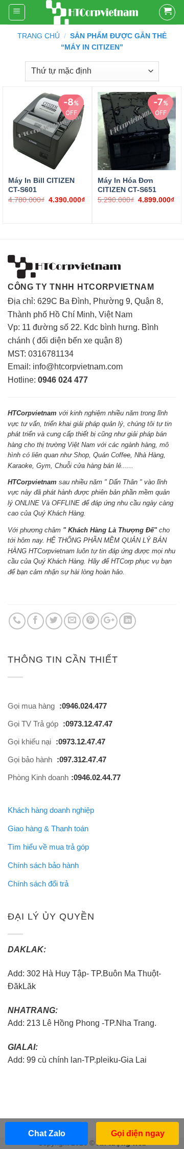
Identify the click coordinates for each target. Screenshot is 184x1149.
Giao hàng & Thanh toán (48, 828)
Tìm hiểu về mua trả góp (48, 846)
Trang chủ (38, 36)
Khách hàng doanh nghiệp (51, 810)
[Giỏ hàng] (167, 12)
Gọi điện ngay (138, 1133)
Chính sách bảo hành (43, 865)
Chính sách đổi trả (38, 883)
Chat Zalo (46, 1133)
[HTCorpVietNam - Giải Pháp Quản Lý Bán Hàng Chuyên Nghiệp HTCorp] (92, 13)
